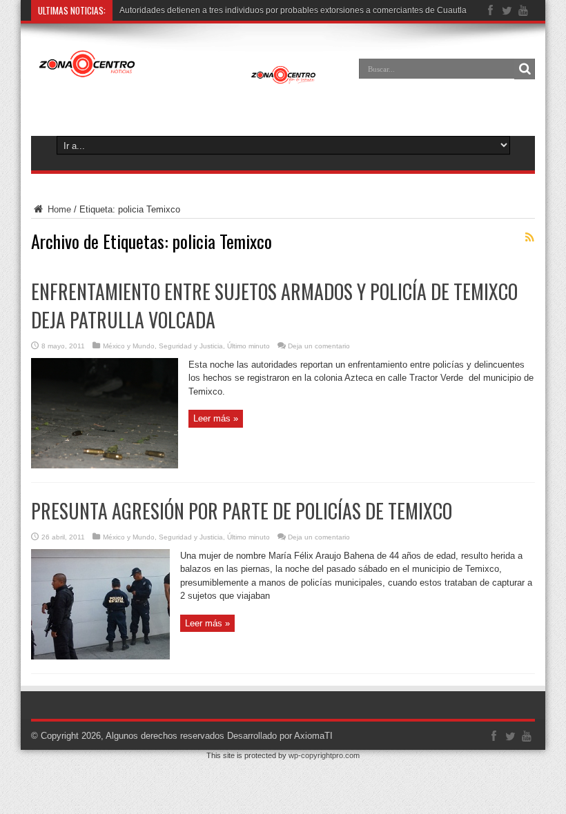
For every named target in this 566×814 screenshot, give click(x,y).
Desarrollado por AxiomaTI (280, 736)
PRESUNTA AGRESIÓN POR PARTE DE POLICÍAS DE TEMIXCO (241, 511)
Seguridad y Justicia (191, 346)
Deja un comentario (319, 346)
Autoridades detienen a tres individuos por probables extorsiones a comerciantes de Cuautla (293, 10)
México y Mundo (129, 346)
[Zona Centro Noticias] (177, 78)
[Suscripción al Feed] (529, 237)
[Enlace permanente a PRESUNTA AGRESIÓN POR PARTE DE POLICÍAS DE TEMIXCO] (100, 656)
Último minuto (248, 346)
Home (58, 209)
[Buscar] (524, 69)
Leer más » (215, 418)
